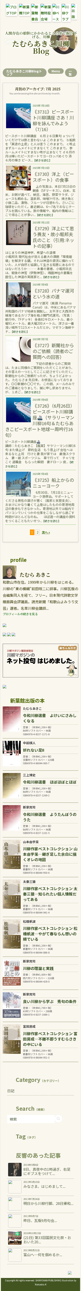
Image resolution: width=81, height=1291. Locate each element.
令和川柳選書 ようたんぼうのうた (49, 816)
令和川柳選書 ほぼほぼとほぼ (49, 782)
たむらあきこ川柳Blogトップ (24, 72)
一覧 (70, 72)
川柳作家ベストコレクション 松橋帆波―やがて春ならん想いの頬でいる (50, 933)
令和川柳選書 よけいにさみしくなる (49, 718)
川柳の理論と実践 (38, 968)
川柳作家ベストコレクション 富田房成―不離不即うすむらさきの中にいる (50, 1039)
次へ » (46, 532)
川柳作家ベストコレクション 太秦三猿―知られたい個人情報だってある (50, 894)
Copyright (10, 1280)
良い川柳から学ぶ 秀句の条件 (49, 1001)
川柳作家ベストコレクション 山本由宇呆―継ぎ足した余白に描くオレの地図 (50, 854)
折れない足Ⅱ (33, 750)
